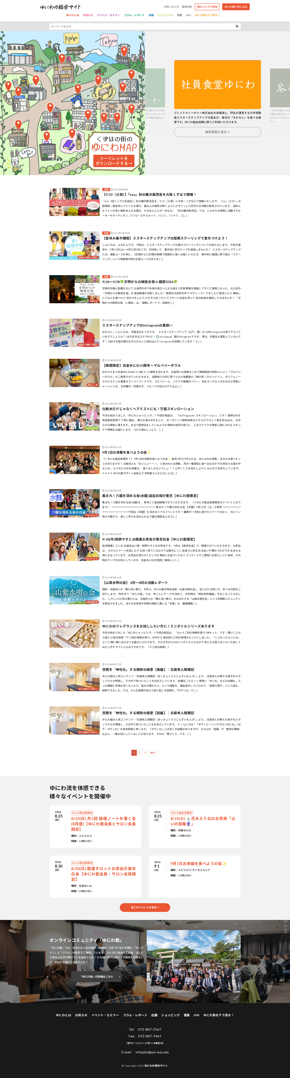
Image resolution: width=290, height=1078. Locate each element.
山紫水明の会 (92, 602)
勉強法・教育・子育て (88, 257)
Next (152, 752)
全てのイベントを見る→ (145, 907)
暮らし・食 (93, 214)
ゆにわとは (72, 15)
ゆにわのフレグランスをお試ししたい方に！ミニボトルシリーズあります (158, 626)
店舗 (151, 15)
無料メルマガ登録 (207, 6)
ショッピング (165, 15)
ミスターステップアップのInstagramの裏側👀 (138, 325)
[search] (237, 26)
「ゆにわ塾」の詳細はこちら (96, 976)
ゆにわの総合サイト (156, 1065)
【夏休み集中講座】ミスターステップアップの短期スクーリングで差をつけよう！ (165, 238)
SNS (188, 15)
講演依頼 (187, 7)
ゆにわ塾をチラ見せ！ (208, 15)
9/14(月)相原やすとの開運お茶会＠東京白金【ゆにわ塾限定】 (149, 539)
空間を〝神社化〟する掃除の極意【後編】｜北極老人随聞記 (148, 669)
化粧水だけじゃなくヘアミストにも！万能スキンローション (148, 409)
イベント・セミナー (108, 15)
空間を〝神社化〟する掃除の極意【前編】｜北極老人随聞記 (148, 713)
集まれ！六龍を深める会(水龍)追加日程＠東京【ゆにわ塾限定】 (151, 496)
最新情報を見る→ (217, 132)
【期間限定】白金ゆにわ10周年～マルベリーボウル (141, 365)
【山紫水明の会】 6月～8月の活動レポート (135, 583)
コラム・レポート (134, 15)
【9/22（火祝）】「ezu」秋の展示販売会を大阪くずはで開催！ (149, 194)
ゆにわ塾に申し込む (236, 6)
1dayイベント (92, 515)
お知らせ (88, 15)
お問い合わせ (171, 7)
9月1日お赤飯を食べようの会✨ (126, 452)
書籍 (179, 15)
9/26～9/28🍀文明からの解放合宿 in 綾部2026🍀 (140, 282)
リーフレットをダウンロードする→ (113, 161)
